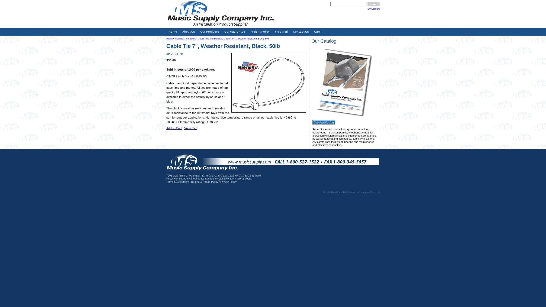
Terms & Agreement (177, 182)
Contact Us (301, 31)
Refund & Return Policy (204, 182)
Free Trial (281, 31)
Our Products (209, 31)
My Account (373, 8)
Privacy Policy (228, 182)
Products (179, 38)
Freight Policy (260, 31)
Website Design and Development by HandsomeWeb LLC (351, 192)
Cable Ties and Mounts (210, 38)
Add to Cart (174, 128)
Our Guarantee (234, 31)
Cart (317, 31)
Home (172, 31)
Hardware (191, 38)
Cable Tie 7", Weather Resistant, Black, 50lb (246, 38)
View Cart (190, 128)
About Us (188, 31)
